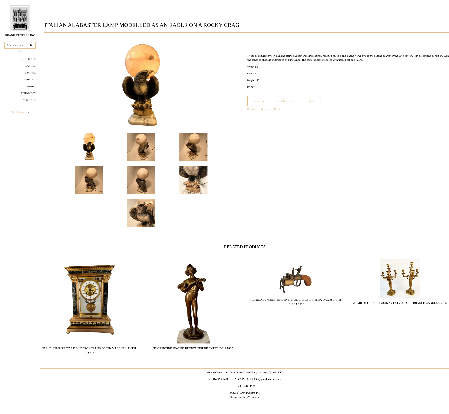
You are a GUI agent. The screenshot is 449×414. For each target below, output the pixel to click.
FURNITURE (30, 73)
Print (310, 100)
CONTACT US (29, 100)
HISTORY (31, 86)
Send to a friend (285, 100)
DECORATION (29, 79)
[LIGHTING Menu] (37, 66)
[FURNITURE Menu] (37, 73)
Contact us (259, 100)
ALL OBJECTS (29, 59)
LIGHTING (30, 66)
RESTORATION (28, 93)
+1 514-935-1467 (218, 379)
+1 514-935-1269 (241, 379)
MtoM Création (251, 396)
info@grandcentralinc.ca (267, 379)
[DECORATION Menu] (37, 80)
